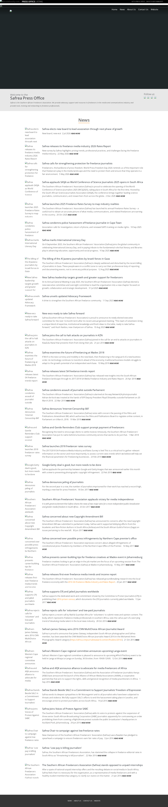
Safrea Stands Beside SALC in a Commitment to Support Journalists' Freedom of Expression (91, 690)
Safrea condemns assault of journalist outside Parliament (73, 390)
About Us (131, 9)
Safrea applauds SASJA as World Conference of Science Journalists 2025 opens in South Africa (92, 182)
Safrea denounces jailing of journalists (63, 482)
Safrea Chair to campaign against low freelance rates (71, 730)
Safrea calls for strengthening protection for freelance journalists (77, 163)
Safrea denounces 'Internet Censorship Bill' (65, 408)
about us (77, 801)
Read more (75, 133)
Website (154, 9)
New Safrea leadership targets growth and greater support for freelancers (82, 277)
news (70, 801)
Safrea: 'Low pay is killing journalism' (62, 747)
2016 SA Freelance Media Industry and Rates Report (91, 582)
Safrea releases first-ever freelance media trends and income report (79, 574)
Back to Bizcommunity (154, 1)
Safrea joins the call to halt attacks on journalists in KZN (72, 335)
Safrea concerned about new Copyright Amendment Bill (72, 516)
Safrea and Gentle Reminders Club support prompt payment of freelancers (83, 427)
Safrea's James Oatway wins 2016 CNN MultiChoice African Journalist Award (83, 629)
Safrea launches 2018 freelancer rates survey (67, 446)
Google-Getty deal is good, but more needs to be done (71, 465)
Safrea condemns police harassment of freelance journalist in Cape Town (82, 222)
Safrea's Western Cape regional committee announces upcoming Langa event (84, 651)
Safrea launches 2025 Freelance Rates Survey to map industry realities (80, 204)
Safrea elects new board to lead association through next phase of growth (82, 129)
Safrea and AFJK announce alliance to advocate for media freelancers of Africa (84, 668)
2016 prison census (66, 599)
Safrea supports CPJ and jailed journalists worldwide (70, 591)
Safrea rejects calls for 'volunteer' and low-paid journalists (73, 610)
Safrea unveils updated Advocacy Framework (66, 296)
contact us (87, 801)
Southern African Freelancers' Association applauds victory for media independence (88, 499)
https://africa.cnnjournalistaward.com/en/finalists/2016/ (96, 639)
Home (114, 9)
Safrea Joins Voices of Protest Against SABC (65, 708)
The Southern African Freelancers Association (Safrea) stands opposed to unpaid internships (92, 765)
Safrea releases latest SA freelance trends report (68, 371)
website (97, 801)
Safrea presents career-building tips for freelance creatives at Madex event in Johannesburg (92, 557)
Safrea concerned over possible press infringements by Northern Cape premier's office (89, 538)
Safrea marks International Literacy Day (63, 240)
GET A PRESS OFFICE (138, 1)
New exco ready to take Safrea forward (63, 313)
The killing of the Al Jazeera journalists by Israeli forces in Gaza (76, 258)
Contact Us (143, 9)
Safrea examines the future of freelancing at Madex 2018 (73, 352)
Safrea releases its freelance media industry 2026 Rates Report (76, 146)
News (122, 9)
